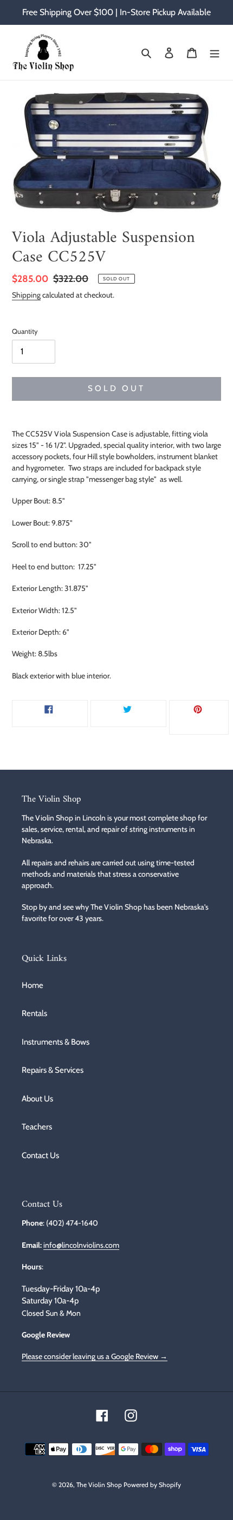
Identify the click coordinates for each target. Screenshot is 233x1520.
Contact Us (40, 1155)
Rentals (34, 1013)
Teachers (37, 1127)
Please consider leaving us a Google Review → (94, 1356)
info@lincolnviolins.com (81, 1244)
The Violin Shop (99, 1485)
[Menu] (214, 52)
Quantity (25, 331)
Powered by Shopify (152, 1485)
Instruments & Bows (55, 1042)
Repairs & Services (52, 1070)
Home (32, 985)
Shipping (26, 294)
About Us (37, 1099)
